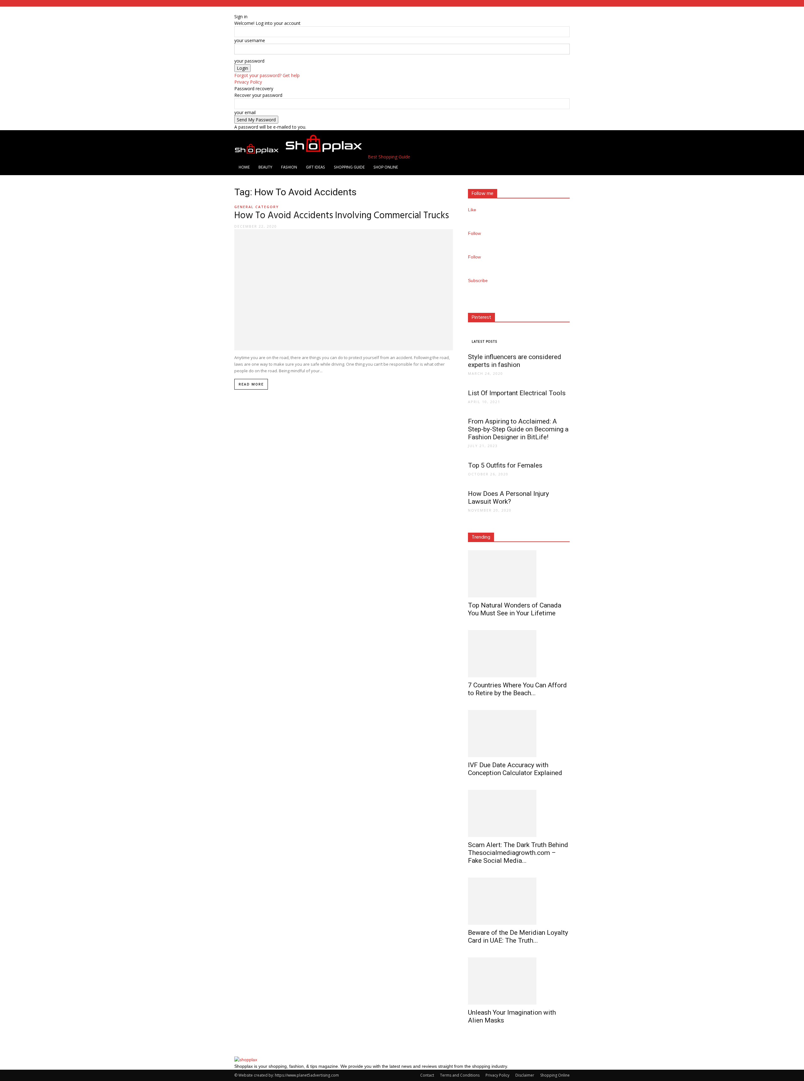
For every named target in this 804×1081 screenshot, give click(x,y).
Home (244, 167)
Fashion (289, 167)
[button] (562, 138)
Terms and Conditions (460, 1075)
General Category (256, 206)
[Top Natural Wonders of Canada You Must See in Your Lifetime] (519, 573)
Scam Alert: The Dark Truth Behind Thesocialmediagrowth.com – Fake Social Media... (518, 852)
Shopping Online (555, 1075)
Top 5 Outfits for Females (505, 465)
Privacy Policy (248, 82)
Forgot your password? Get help (267, 75)
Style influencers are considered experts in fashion (514, 361)
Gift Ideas (315, 167)
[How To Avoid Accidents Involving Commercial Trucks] (343, 289)
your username (249, 40)
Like (472, 209)
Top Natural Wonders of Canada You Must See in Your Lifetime (514, 609)
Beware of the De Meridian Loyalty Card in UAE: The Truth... (518, 936)
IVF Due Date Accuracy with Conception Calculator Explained (515, 769)
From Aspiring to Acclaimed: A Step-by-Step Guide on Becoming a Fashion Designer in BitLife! (518, 429)
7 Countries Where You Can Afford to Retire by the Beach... (517, 689)
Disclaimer (524, 1075)
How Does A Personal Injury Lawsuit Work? (508, 497)
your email (245, 112)
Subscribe (478, 280)
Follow (474, 233)
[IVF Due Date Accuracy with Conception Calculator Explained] (519, 733)
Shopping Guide (349, 167)
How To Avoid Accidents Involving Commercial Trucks (341, 215)
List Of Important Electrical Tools (517, 393)
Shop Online (385, 167)
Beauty (265, 167)
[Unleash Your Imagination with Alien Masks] (519, 981)
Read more (251, 384)
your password (249, 61)
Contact (427, 1075)
